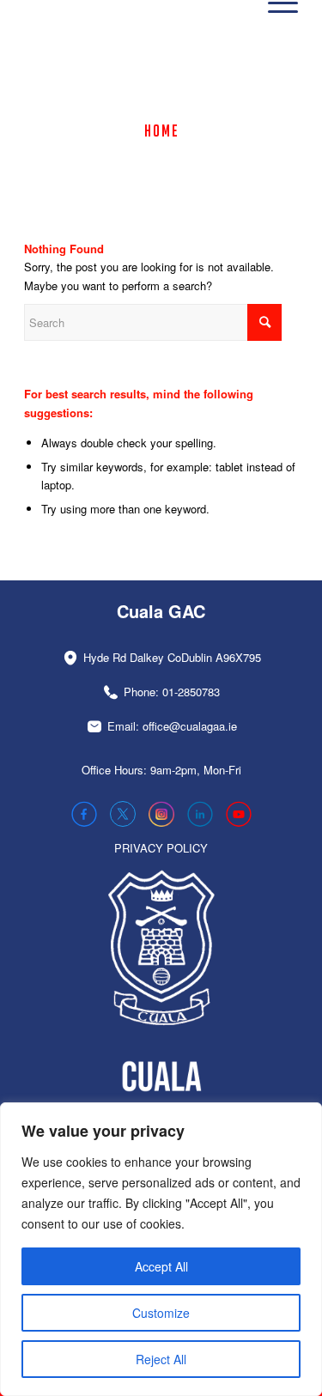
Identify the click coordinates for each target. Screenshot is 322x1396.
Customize (161, 1312)
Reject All (161, 1359)
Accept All (161, 1266)
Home (161, 130)
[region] (161, 1249)
